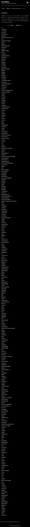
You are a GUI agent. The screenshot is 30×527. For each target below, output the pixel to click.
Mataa (2, 280)
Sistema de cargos (5, 425)
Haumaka (3, 225)
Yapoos (3, 511)
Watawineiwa (4, 495)
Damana (3, 146)
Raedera (3, 392)
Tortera (3, 460)
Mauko (3, 285)
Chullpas (3, 115)
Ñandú (3, 310)
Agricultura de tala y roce (7, 37)
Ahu (2, 39)
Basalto (3, 70)
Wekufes (3, 500)
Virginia (3, 490)
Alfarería (3, 44)
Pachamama (4, 326)
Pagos (3, 330)
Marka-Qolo (4, 277)
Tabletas (3, 430)
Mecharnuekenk (5, 287)
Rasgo (3, 396)
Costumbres (4, 133)
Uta (2, 477)
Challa (2, 95)
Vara (2, 482)
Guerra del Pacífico (6, 217)
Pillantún (3, 368)
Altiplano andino (5, 50)
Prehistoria (4, 378)
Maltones (3, 264)
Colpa (2, 128)
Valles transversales (6, 480)
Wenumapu (4, 503)
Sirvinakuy (3, 422)
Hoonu (3, 229)
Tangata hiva (4, 434)
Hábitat (3, 219)
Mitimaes (3, 297)
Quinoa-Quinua (5, 386)
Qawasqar (3, 381)
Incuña (3, 245)
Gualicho (3, 214)
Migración (3, 290)
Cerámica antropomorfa (7, 90)
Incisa (2, 244)
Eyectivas (3, 192)
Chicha (3, 103)
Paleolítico (3, 335)
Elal (2, 168)
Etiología (3, 186)
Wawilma (3, 496)
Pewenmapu (4, 361)
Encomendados (5, 169)
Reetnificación (4, 401)
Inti (2, 254)
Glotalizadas (4, 211)
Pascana (3, 341)
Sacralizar (3, 414)
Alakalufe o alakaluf (6, 40)
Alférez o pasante (5, 45)
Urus (2, 475)
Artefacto (3, 64)
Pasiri (2, 343)
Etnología (3, 188)
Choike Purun (4, 108)
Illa (2, 237)
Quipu (2, 387)
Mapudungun (4, 270)
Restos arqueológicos (6, 404)
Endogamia (4, 173)
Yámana (3, 510)
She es (3, 419)
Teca (2, 445)
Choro (2, 112)
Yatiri (2, 513)
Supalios (3, 427)
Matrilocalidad (4, 283)
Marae (3, 273)
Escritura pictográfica (6, 178)
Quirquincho (4, 389)
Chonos (3, 110)
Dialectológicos (5, 153)
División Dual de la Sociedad (8, 156)
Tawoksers (4, 444)
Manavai (3, 265)
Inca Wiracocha (5, 242)
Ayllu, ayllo (4, 67)
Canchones (4, 82)
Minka (2, 293)
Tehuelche (3, 447)
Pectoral (3, 351)
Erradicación (4, 176)
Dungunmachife (5, 161)
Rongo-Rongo (4, 411)
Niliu (2, 318)
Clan (2, 121)
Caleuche (3, 78)
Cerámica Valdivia (5, 92)
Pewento (3, 363)
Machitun (3, 259)
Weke (2, 498)
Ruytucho (3, 412)
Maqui (2, 272)
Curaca (3, 140)
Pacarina (3, 325)
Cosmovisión (4, 131)
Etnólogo (3, 189)
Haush (3, 227)
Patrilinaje (3, 344)
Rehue (3, 402)
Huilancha (3, 232)
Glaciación (3, 209)
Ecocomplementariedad (7, 163)
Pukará (3, 379)
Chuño (3, 116)
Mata (2, 278)
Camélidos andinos (6, 80)
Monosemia (4, 300)
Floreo (2, 202)
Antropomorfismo (5, 55)
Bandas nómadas (5, 69)
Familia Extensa (5, 194)
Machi (2, 257)
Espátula (3, 179)
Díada (2, 151)
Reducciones (4, 399)
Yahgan (3, 508)
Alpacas (3, 49)
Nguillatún (3, 316)
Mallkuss (3, 262)
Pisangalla (3, 373)
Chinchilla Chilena (5, 107)
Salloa (2, 416)
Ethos (2, 184)
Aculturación (4, 34)
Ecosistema (4, 164)
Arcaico (3, 60)
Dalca (2, 145)
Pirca (2, 371)
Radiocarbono (4, 391)
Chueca (3, 113)
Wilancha (3, 505)
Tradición (3, 463)
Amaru (3, 52)
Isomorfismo (4, 255)
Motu (2, 306)
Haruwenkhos (4, 224)
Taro (2, 439)
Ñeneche (3, 313)
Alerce (3, 42)
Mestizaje (3, 288)
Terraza (3, 450)
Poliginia (3, 376)
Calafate (3, 75)
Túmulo (3, 467)
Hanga (3, 221)
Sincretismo (4, 420)
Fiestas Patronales (5, 199)
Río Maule (3, 409)
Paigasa (3, 331)
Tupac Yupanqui (5, 470)
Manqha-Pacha (5, 267)
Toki (2, 459)
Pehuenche (4, 353)
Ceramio (3, 93)
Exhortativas (4, 191)
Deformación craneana (6, 148)
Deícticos (3, 149)
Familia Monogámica (6, 196)
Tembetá (3, 449)
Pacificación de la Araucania (8, 328)
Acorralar (3, 32)
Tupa (2, 468)
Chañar (3, 98)
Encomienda (4, 171)
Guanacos (3, 216)
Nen (2, 311)
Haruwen (3, 222)
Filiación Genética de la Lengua (8, 201)
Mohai (2, 298)
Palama (3, 333)
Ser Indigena (5, 2)
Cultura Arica (4, 136)
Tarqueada (3, 440)
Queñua (3, 382)
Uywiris (3, 478)
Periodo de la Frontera (6, 356)
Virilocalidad (4, 492)
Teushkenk (4, 452)
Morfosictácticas (5, 301)
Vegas (2, 483)
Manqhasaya (4, 268)
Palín (2, 336)
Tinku (2, 454)
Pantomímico (4, 340)
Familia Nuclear (5, 197)
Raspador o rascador (6, 397)
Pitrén (2, 374)
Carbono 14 (4, 85)
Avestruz (3, 65)
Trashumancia (4, 465)
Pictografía (4, 364)
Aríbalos (3, 62)
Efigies (3, 166)
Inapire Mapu (4, 240)
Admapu (3, 35)
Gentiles (3, 207)
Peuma (3, 359)
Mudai (2, 308)
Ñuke (2, 321)
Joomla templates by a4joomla (15, 525)
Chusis (3, 118)
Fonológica (4, 206)
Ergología (3, 174)
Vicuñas (3, 485)
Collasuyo (3, 126)
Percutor (3, 354)
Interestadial (4, 249)
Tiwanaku (3, 457)
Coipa (2, 123)
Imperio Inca (4, 239)
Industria (3, 247)
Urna (2, 473)
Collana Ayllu (4, 125)
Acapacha (3, 29)
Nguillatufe (3, 315)
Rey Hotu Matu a (5, 406)
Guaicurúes (4, 212)
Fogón (2, 204)
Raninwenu (4, 394)
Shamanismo (4, 417)
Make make (4, 260)
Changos (3, 100)
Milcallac (3, 292)
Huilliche (3, 235)
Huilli (2, 234)
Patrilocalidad (4, 348)
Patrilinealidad (4, 346)
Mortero (3, 305)
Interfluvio (3, 250)
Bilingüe (3, 72)
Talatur (3, 432)
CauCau (3, 88)
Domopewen (4, 159)
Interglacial (4, 252)
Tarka (2, 437)
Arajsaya (3, 59)
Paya (2, 349)
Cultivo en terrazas (5, 135)
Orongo (3, 323)
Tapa (2, 435)
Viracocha (3, 487)
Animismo (3, 54)
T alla (2, 429)
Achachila (3, 31)
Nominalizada (4, 320)
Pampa (3, 338)
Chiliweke (3, 105)
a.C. (2, 27)
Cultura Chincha (5, 138)
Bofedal (3, 73)
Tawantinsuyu (4, 442)
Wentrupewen (4, 501)
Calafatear (3, 77)
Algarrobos (4, 47)
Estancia (3, 181)
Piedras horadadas (5, 366)
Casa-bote (3, 87)
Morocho (3, 303)
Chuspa (3, 120)
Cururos (3, 141)
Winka (2, 506)
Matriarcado (4, 282)
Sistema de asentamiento (7, 424)
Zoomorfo (3, 515)
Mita (2, 295)
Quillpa (3, 384)
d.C (2, 143)
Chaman (3, 97)
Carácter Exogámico (6, 83)
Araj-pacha (4, 57)
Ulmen (3, 472)
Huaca (3, 230)
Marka (3, 275)
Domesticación (5, 158)
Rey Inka (3, 407)
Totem (2, 462)
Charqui (3, 102)
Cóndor (3, 130)
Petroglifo (3, 358)
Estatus (3, 183)
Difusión (3, 154)
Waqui (2, 493)
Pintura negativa (5, 369)
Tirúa (2, 455)
